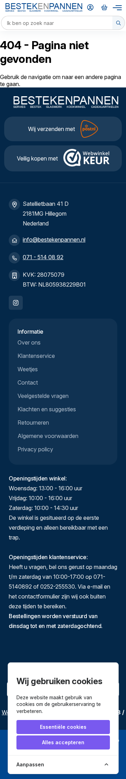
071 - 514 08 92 (43, 257)
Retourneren (33, 422)
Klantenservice (36, 355)
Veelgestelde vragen (43, 395)
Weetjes (28, 369)
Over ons (29, 342)
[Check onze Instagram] (16, 303)
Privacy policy (35, 449)
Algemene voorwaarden (48, 435)
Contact (28, 382)
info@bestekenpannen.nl (54, 239)
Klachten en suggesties (47, 409)
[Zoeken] (118, 23)
